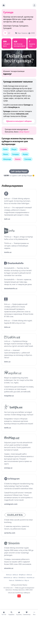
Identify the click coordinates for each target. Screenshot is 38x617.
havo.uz (11, 580)
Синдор (15, 154)
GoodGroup (19, 593)
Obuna (10, 593)
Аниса (17, 159)
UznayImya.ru (14, 107)
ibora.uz (9, 575)
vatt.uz (15, 577)
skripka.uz (22, 575)
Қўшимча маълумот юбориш (19, 121)
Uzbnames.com (22, 114)
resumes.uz (30, 577)
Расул (14, 149)
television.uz (8, 577)
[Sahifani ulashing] (34, 5)
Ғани (5, 149)
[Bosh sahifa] (4, 5)
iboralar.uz (22, 577)
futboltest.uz (19, 580)
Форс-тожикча (22, 33)
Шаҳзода (7, 159)
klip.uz (27, 580)
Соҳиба (23, 149)
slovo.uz (29, 575)
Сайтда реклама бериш (19, 585)
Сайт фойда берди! (19, 171)
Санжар (27, 159)
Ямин (5, 154)
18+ (19, 596)
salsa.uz (15, 575)
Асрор (25, 154)
